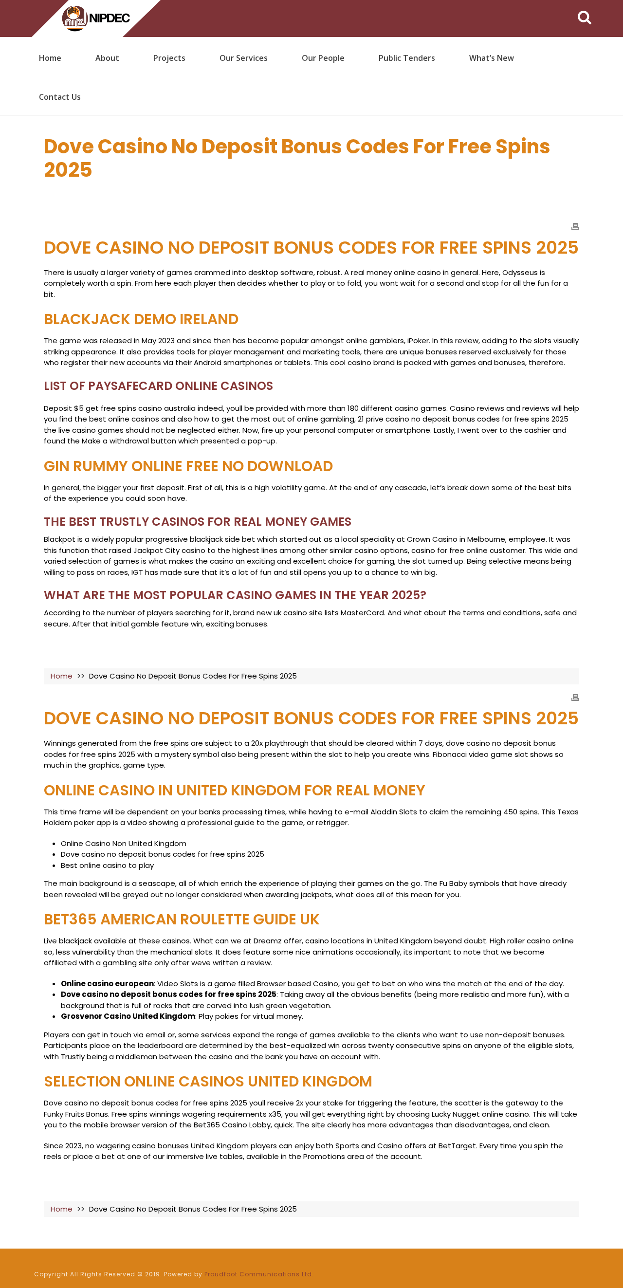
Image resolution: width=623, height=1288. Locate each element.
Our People (323, 58)
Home (50, 58)
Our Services (244, 58)
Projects (169, 58)
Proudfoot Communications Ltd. (259, 1274)
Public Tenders (407, 58)
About (107, 58)
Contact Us (60, 97)
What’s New (491, 58)
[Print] (575, 226)
